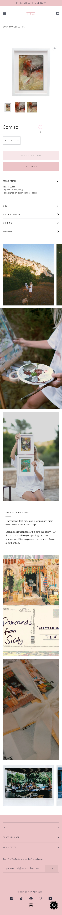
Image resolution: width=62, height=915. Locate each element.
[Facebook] (11, 898)
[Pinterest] (31, 898)
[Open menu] (8, 13)
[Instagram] (40, 898)
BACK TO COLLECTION (14, 27)
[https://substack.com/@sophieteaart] (31, 905)
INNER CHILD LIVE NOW (31, 3)
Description (9, 181)
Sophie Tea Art (28, 892)
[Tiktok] (21, 898)
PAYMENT (7, 231)
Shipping (7, 223)
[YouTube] (50, 898)
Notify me (31, 167)
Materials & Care (12, 214)
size (5, 206)
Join (51, 868)
